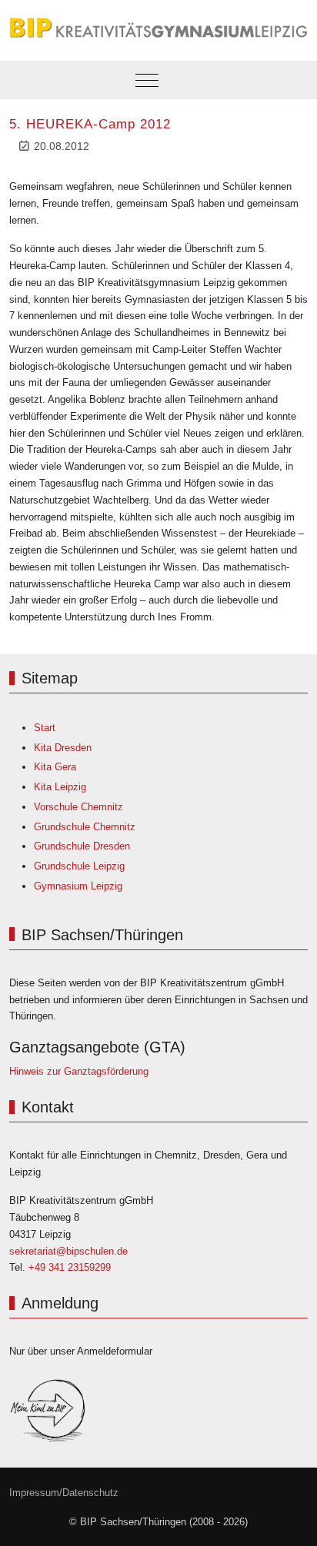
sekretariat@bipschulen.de (68, 1251)
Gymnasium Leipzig (78, 886)
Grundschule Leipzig (79, 866)
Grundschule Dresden (82, 846)
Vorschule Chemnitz (78, 807)
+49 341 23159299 (69, 1267)
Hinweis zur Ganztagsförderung (78, 1071)
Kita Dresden (63, 747)
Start (44, 727)
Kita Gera (55, 767)
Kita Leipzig (60, 787)
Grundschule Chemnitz (84, 827)
